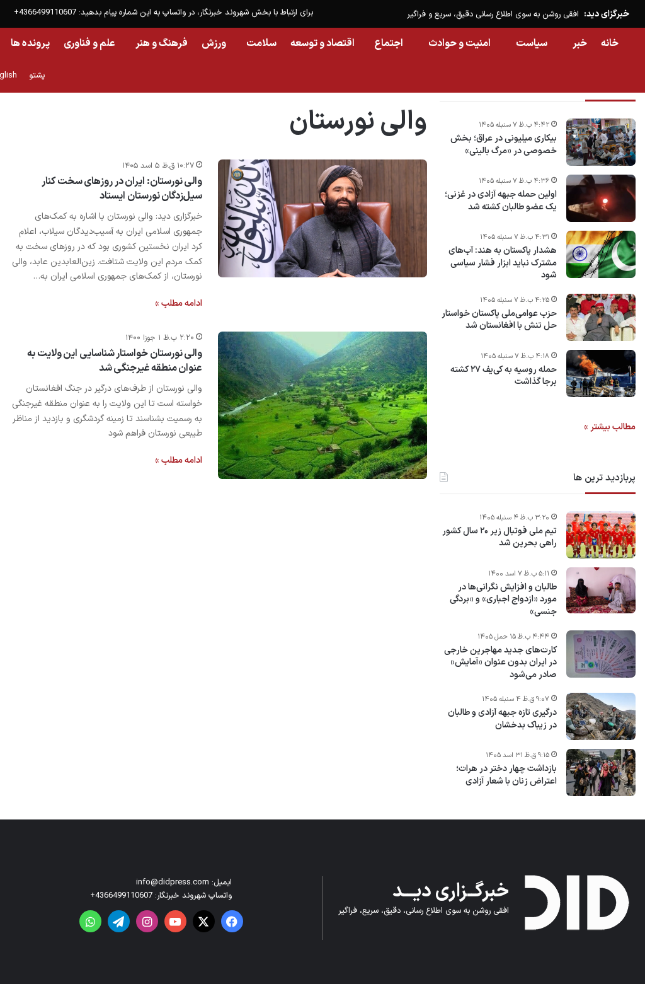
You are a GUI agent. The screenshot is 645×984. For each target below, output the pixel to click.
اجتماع (389, 43)
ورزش (214, 43)
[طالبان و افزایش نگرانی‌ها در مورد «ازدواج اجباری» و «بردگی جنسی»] (601, 590)
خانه (610, 43)
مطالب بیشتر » (610, 427)
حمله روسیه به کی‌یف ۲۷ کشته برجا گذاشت (503, 376)
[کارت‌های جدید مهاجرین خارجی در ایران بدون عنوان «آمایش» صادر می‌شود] (601, 654)
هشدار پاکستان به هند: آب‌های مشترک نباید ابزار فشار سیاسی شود (502, 263)
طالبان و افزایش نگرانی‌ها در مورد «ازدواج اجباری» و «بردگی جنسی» (503, 599)
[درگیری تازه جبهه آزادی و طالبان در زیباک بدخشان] (601, 716)
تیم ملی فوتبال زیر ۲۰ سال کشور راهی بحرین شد (499, 537)
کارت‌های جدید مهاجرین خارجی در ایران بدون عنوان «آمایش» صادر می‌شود (500, 662)
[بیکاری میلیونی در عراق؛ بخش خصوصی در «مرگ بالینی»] (601, 142)
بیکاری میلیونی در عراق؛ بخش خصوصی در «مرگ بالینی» (503, 144)
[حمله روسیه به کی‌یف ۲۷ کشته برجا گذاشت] (601, 373)
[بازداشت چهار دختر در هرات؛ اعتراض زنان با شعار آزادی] (601, 772)
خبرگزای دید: (606, 14)
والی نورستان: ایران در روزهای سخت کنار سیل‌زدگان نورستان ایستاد (122, 188)
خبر (580, 43)
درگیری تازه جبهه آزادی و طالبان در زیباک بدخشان (502, 719)
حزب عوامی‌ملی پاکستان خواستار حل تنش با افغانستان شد (499, 320)
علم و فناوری (89, 43)
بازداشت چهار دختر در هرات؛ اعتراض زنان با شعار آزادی (506, 775)
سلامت (261, 43)
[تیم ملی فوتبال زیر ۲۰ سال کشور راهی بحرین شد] (601, 535)
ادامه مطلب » (178, 303)
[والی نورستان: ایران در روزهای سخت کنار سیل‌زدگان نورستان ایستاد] (322, 218)
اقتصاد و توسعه (322, 43)
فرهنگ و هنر (161, 43)
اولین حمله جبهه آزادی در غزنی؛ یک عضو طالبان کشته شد (501, 200)
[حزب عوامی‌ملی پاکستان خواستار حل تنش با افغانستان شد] (601, 317)
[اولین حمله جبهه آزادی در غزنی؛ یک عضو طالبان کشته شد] (601, 198)
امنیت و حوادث (459, 43)
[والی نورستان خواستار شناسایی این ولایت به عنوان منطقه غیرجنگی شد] (322, 405)
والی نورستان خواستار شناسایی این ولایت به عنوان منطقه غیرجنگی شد (114, 360)
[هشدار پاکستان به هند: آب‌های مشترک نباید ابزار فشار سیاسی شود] (601, 254)
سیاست (531, 43)
